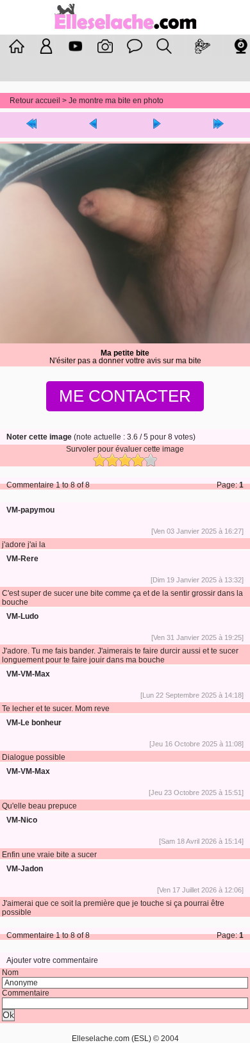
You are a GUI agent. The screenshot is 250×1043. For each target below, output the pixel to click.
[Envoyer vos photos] (105, 46)
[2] (112, 460)
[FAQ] (134, 46)
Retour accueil (35, 100)
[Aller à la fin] (219, 125)
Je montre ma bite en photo (116, 100)
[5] (150, 460)
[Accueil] (124, 30)
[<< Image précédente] (94, 125)
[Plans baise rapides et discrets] (202, 46)
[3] (125, 460)
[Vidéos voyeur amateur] (75, 46)
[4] (137, 460)
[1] (99, 460)
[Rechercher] (164, 46)
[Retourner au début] (31, 125)
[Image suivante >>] (156, 125)
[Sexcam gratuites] (241, 46)
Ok (8, 1015)
